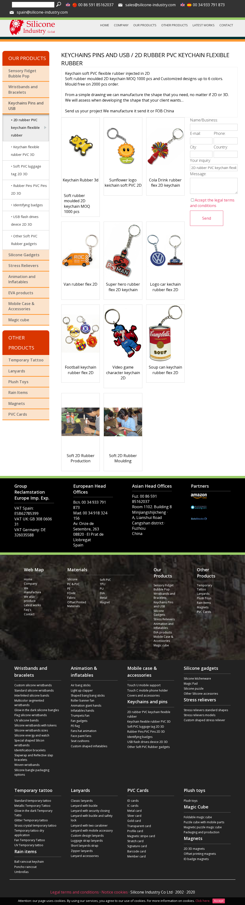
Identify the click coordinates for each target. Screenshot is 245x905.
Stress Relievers (23, 265)
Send (206, 218)
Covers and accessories (143, 695)
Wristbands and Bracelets (23, 89)
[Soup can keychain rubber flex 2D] (165, 333)
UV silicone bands (26, 720)
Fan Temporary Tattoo (29, 840)
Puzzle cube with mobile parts (204, 822)
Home (28, 579)
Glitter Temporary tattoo (31, 820)
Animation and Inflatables (21, 279)
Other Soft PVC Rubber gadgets (24, 240)
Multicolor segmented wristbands (29, 702)
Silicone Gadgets (23, 254)
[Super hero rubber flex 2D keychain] (123, 250)
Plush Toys (18, 381)
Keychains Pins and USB (26, 105)
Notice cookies (114, 892)
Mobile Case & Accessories (21, 306)
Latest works (32, 605)
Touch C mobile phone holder (147, 690)
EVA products (20, 292)
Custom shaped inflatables (89, 746)
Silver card (134, 816)
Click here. (203, 901)
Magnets (16, 403)
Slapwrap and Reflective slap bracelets (33, 757)
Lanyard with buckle (84, 806)
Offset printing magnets (200, 854)
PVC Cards (17, 414)
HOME (104, 25)
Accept (218, 901)
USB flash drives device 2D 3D (25, 220)
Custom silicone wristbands (33, 685)
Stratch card (135, 841)
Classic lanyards (82, 801)
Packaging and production (201, 832)
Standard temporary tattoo (32, 801)
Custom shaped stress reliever (204, 720)
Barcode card (136, 851)
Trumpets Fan (80, 716)
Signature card (137, 846)
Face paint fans (81, 736)
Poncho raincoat (25, 867)
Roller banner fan (82, 700)
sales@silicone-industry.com (150, 4)
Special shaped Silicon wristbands (29, 742)
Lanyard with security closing (90, 811)
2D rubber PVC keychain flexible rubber (25, 127)
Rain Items (18, 392)
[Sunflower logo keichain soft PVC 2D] (123, 146)
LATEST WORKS (204, 25)
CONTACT (226, 25)
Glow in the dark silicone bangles (36, 710)
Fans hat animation (83, 731)
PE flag (75, 726)
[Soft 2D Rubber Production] (80, 422)
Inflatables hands (82, 711)
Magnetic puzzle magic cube (203, 827)
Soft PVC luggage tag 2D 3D (26, 170)
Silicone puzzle (194, 689)
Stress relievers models (199, 715)
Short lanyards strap (84, 846)
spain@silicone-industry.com (42, 12)
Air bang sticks (80, 685)
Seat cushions (80, 741)
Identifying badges (28, 205)
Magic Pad (191, 683)
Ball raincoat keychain (29, 862)
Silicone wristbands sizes (31, 730)
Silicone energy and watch (31, 735)
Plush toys (190, 801)
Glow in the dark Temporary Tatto (33, 813)
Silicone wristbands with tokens (35, 725)
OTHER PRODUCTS (174, 25)
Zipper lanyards (82, 851)
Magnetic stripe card (141, 836)
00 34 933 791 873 (209, 4)
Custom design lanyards (87, 836)
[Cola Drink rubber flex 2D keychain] (165, 146)
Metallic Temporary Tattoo (32, 806)
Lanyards (16, 371)
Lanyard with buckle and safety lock (91, 818)
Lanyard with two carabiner (89, 825)
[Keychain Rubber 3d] (80, 146)
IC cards (132, 806)
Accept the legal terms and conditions (212, 202)
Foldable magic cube (198, 817)
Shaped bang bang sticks (88, 695)
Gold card (134, 821)
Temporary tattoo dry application (29, 833)
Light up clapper (82, 690)
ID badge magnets (196, 859)
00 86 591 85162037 (95, 4)
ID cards (133, 801)
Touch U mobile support (144, 685)
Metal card (134, 811)
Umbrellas (21, 872)
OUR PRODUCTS (144, 25)
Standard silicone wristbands (34, 690)
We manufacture (32, 590)
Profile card (135, 831)
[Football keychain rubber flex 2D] (80, 333)
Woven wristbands (26, 765)
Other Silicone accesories (201, 694)
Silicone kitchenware (197, 678)
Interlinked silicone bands (31, 695)
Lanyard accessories (85, 856)
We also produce (30, 599)
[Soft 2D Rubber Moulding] (123, 422)
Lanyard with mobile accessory (92, 831)
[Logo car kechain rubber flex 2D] (165, 250)
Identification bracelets (29, 750)
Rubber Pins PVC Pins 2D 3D (29, 189)
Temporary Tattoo (26, 360)
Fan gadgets (79, 721)
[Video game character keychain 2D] (123, 333)
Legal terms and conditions (74, 892)
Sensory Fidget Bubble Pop (22, 73)
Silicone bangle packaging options (31, 772)
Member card (136, 856)
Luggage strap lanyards (87, 841)
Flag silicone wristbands (30, 715)
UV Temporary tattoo (28, 845)
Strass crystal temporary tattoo (35, 825)
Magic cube (18, 319)
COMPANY (121, 25)
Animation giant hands (86, 705)
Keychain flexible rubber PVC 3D (25, 151)
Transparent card (139, 826)
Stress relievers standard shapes (206, 710)
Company (30, 584)
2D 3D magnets (194, 849)
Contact (29, 614)
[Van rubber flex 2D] (80, 250)
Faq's (27, 610)
